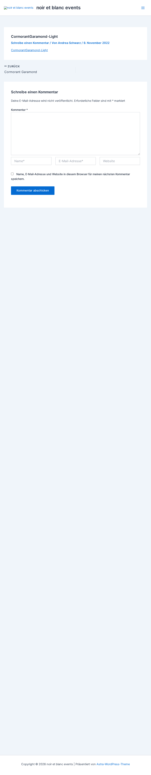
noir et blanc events (58, 7)
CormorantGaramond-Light (29, 50)
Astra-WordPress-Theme (113, 764)
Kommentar (19, 109)
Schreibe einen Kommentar (30, 43)
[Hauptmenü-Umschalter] (143, 8)
